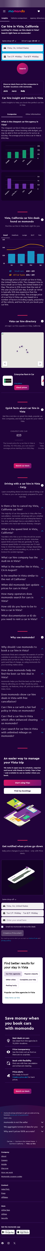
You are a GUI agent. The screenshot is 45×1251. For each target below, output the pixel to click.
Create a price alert (20, 1077)
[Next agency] (40, 363)
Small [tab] (5, 235)
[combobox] (9, 41)
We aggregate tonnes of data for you (21, 1127)
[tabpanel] (22, 161)
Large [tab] (24, 235)
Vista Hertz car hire (12, 998)
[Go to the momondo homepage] (16, 11)
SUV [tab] (32, 235)
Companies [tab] (11, 114)
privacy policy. (6, 940)
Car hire (9, 1141)
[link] (21, 387)
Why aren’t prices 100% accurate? (19, 1131)
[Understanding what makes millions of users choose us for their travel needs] (42, 637)
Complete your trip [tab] (28, 980)
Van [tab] (39, 235)
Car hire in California (16, 1143)
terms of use (33, 938)
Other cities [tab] (11, 980)
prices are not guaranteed (19, 1115)
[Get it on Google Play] (8, 1232)
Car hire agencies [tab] (13, 974)
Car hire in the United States (25, 1141)
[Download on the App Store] (23, 1232)
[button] (4, 11)
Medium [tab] (15, 235)
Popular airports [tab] (31, 974)
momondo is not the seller (16, 1122)
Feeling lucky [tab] (11, 985)
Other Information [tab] (33, 114)
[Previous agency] (5, 363)
